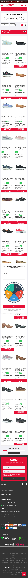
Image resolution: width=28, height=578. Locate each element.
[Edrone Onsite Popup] (14, 289)
